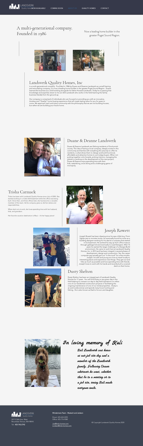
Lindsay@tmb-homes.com (62, 426)
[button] (39, 8)
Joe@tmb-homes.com (60, 423)
